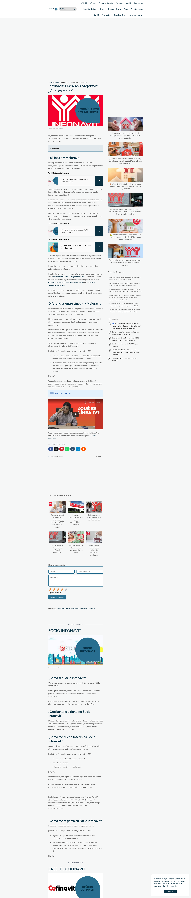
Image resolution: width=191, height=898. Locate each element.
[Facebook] (50, 449)
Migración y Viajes (119, 15)
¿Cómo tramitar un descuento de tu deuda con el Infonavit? (75, 608)
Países (126, 9)
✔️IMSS (84, 3)
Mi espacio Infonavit (56, 457)
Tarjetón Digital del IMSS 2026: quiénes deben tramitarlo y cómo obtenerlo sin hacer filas (124, 310)
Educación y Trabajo (89, 9)
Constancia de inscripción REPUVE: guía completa (125, 345)
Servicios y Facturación (102, 15)
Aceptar (170, 891)
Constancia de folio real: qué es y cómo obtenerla (124, 359)
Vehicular (119, 3)
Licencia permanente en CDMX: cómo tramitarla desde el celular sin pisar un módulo (125, 278)
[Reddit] (83, 449)
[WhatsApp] (67, 449)
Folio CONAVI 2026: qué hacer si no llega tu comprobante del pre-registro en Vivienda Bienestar (126, 352)
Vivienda (102, 9)
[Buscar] (74, 8)
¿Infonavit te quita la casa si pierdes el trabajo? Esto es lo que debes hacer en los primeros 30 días (125, 290)
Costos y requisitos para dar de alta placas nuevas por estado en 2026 (125, 333)
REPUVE (99, 457)
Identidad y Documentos (134, 3)
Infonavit (93, 3)
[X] (56, 449)
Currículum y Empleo (135, 15)
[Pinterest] (61, 449)
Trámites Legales (137, 9)
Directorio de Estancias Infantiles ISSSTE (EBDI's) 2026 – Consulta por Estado (125, 339)
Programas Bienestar (106, 3)
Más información (171, 886)
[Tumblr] (72, 449)
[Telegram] (78, 449)
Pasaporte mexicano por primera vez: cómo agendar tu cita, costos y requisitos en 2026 (123, 305)
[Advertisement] (95, 50)
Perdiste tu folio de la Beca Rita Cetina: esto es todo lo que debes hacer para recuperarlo (124, 284)
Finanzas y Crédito (114, 9)
